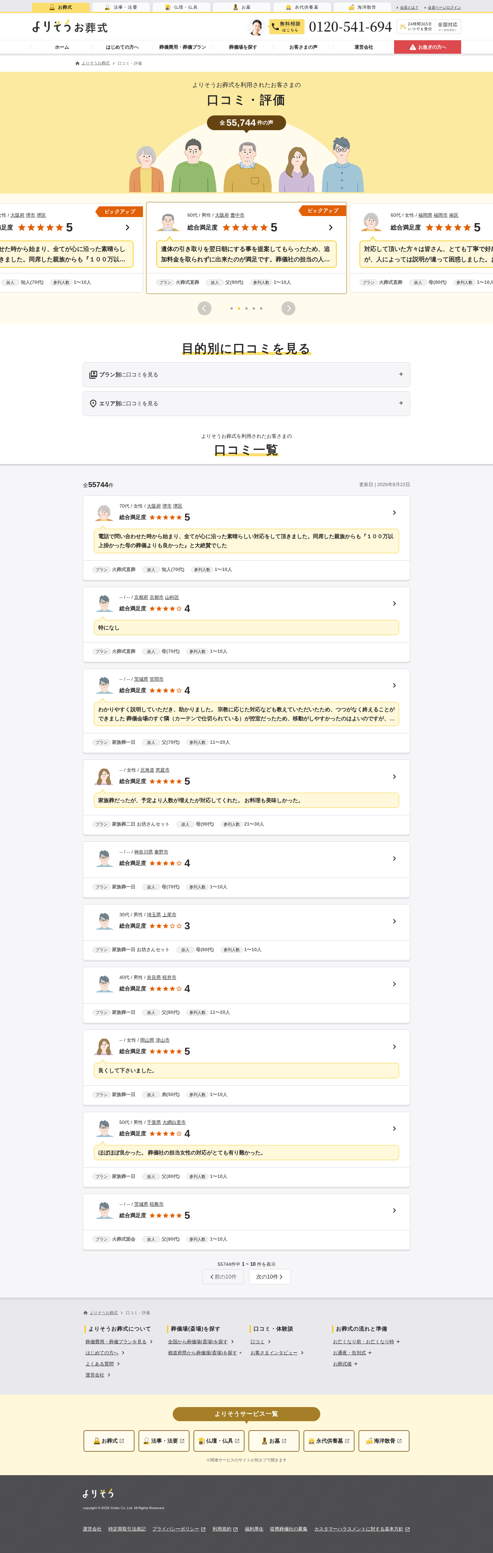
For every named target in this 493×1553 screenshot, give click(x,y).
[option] (120, 1341)
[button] (246, 248)
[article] (246, 538)
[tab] (61, 7)
